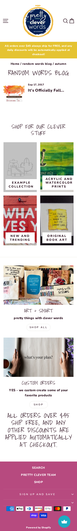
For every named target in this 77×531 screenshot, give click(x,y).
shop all (39, 327)
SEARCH (38, 468)
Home (15, 64)
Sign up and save (37, 494)
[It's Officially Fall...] (13, 93)
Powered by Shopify (38, 527)
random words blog (37, 64)
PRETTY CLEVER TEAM (38, 475)
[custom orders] (38, 357)
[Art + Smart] (38, 285)
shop (38, 404)
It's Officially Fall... (46, 90)
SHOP (38, 482)
